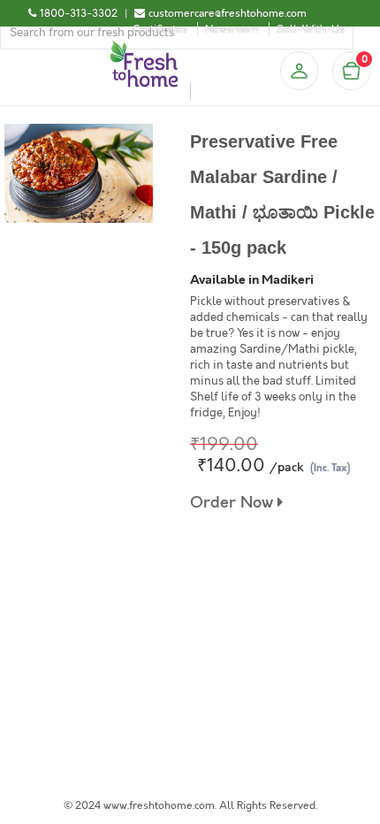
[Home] (144, 48)
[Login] (298, 70)
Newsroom (232, 29)
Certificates (160, 29)
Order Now (233, 503)
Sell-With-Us (311, 29)
